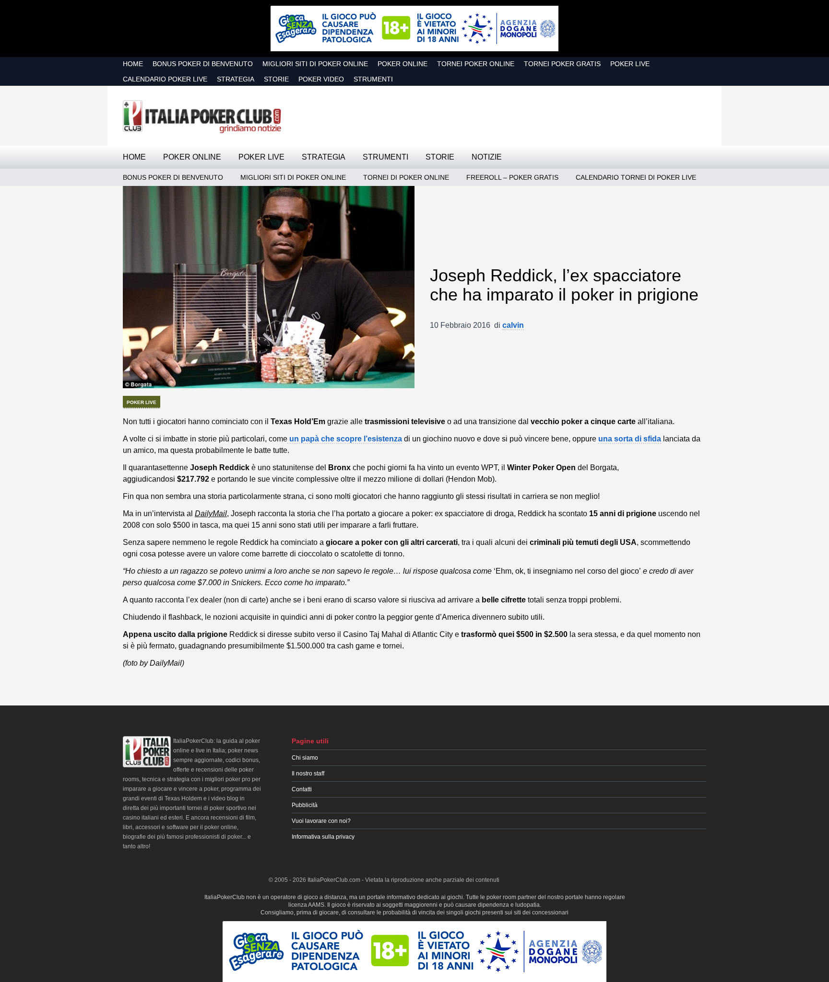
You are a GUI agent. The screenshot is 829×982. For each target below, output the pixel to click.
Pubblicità (305, 805)
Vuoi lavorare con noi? (321, 821)
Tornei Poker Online (475, 64)
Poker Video (321, 79)
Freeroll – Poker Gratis (512, 177)
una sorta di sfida (629, 439)
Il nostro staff (308, 773)
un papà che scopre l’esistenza (344, 439)
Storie (276, 79)
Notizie (487, 157)
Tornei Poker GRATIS (562, 64)
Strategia (235, 79)
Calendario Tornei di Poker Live (636, 177)
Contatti (302, 789)
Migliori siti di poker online (315, 64)
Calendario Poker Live (165, 79)
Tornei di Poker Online (406, 177)
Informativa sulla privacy (323, 836)
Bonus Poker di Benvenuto (203, 64)
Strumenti (373, 79)
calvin (513, 325)
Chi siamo (305, 757)
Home (133, 64)
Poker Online (402, 64)
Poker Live (630, 64)
